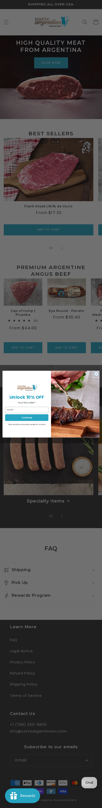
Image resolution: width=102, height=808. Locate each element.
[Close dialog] (96, 374)
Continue (27, 417)
